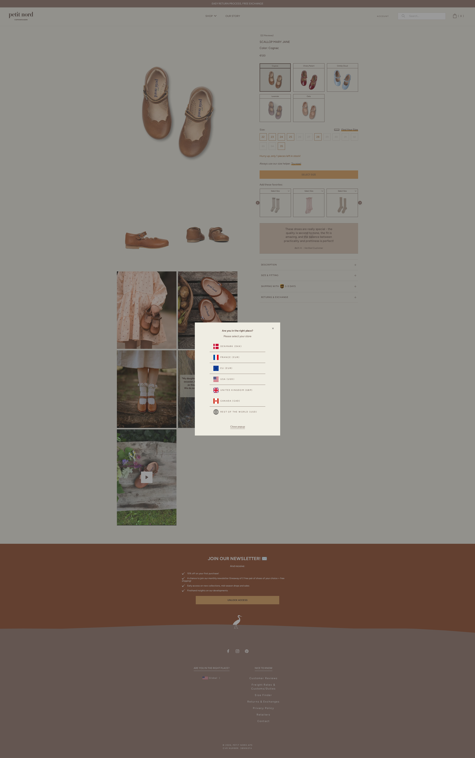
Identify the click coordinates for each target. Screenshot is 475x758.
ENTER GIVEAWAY (427, 741)
